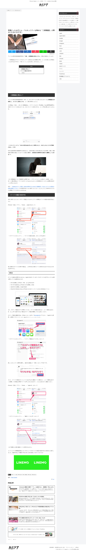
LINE (60, 51)
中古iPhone (62, 73)
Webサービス (62, 66)
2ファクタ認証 (15, 474)
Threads (61, 58)
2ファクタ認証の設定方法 (26, 70)
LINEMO (61, 53)
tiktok (60, 61)
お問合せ (77, 547)
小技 (10, 474)
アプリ (60, 68)
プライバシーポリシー (70, 547)
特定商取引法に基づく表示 (60, 547)
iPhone (61, 48)
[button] (51, 51)
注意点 (23, 72)
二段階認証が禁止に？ (25, 68)
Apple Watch (62, 35)
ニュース (61, 71)
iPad (60, 46)
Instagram (61, 43)
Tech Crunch (14, 477)
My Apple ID (37, 315)
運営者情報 (52, 547)
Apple (60, 33)
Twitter (60, 63)
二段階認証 (25, 474)
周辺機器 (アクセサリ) (64, 76)
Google (61, 41)
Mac (60, 56)
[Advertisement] (31, 20)
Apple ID (20, 474)
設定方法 (34, 474)
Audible (61, 38)
